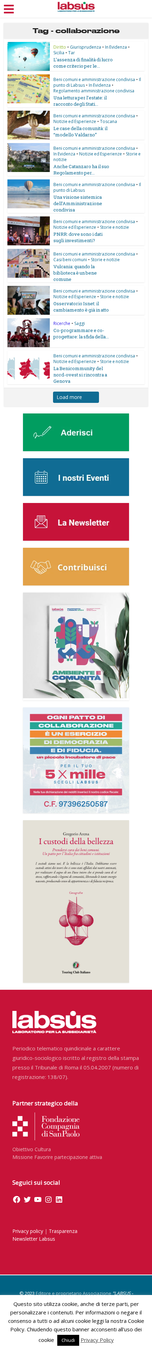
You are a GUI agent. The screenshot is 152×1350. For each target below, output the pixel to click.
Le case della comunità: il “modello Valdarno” (80, 131)
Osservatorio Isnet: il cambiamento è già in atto (81, 306)
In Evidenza (116, 47)
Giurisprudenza (85, 47)
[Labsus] (76, 7)
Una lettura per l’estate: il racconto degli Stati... (80, 100)
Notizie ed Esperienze (74, 121)
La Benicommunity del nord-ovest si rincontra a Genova (80, 374)
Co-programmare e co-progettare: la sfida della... (81, 333)
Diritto (59, 47)
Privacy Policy (97, 1339)
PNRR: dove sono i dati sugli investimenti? (78, 237)
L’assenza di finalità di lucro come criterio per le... (83, 62)
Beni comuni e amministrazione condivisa (94, 79)
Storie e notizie (114, 227)
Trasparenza (63, 1231)
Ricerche (61, 323)
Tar (71, 53)
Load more (69, 397)
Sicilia (58, 53)
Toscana (108, 121)
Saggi (79, 323)
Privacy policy (27, 1231)
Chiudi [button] (68, 1340)
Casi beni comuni (70, 260)
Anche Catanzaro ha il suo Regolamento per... (81, 169)
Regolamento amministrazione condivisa (93, 91)
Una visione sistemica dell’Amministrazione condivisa (77, 203)
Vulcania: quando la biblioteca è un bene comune (75, 272)
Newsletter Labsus (33, 1238)
